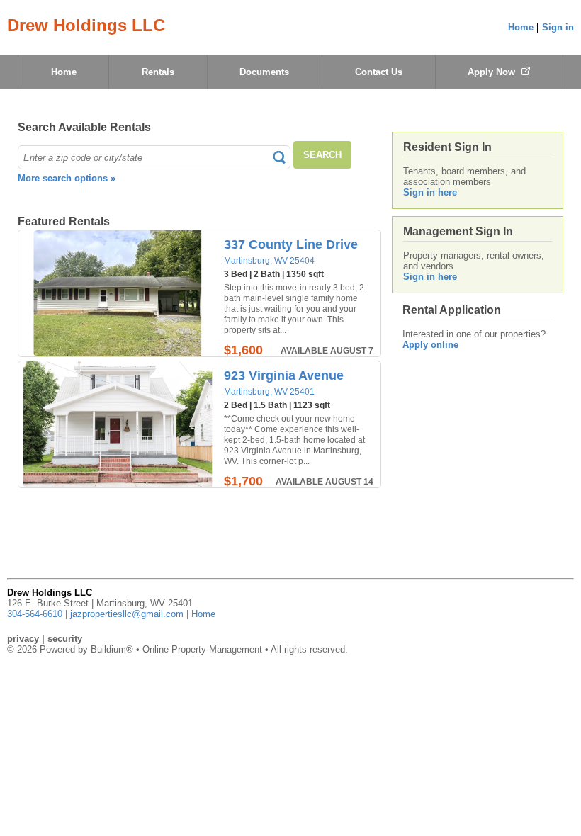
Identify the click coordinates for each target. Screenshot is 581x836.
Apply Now (493, 72)
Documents (264, 72)
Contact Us (378, 72)
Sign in (558, 27)
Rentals (158, 72)
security (64, 638)
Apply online (430, 344)
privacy (23, 638)
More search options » (66, 178)
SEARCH (322, 154)
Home (521, 27)
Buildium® (112, 649)
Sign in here (430, 192)
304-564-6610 (34, 614)
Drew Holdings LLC (86, 25)
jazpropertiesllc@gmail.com (127, 614)
